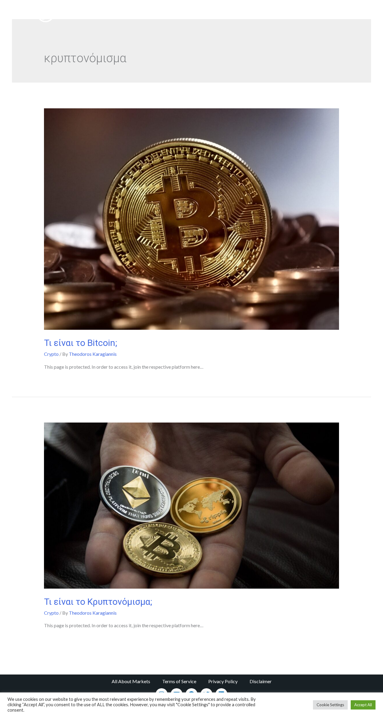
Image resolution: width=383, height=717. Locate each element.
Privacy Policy (223, 681)
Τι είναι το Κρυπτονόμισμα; (98, 601)
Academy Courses (223, 13)
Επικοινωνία (313, 13)
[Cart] (346, 13)
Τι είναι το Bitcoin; (80, 343)
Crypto (51, 354)
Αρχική (189, 13)
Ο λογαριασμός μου (271, 13)
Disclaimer (261, 681)
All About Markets (131, 681)
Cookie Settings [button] (330, 704)
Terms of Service (179, 681)
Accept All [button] (363, 704)
